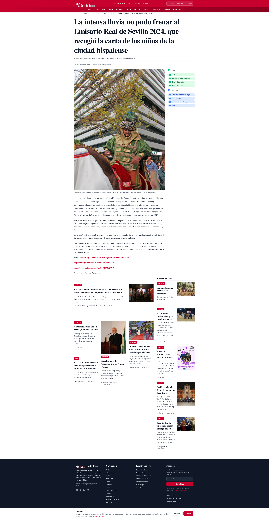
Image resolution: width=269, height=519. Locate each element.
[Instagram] (84, 490)
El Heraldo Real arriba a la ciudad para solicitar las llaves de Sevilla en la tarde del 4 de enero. (86, 367)
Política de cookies (99, 516)
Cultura (167, 9)
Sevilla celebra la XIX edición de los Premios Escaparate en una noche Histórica (166, 392)
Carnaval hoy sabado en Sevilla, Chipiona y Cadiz (86, 328)
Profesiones (177, 9)
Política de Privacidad (143, 476)
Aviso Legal (140, 485)
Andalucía (119, 9)
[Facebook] (77, 490)
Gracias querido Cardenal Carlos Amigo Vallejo (112, 363)
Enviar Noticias (171, 501)
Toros (146, 9)
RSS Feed (109, 502)
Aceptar (188, 513)
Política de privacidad (180, 491)
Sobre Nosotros (141, 470)
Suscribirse (180, 484)
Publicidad (170, 495)
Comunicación (156, 9)
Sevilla (110, 9)
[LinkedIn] (88, 490)
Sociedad (103, 13)
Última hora (101, 9)
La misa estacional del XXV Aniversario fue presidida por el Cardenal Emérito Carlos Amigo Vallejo (141, 352)
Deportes (137, 9)
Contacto (139, 488)
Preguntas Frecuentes (174, 498)
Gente (129, 9)
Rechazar (177, 513)
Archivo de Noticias (112, 499)
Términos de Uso (142, 482)
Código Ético (140, 473)
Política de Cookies (142, 479)
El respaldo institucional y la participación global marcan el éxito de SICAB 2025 (165, 320)
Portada (90, 9)
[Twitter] (80, 490)
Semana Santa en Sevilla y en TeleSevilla (165, 290)
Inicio (76, 13)
